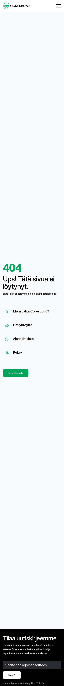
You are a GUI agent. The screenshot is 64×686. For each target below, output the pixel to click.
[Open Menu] (58, 5)
